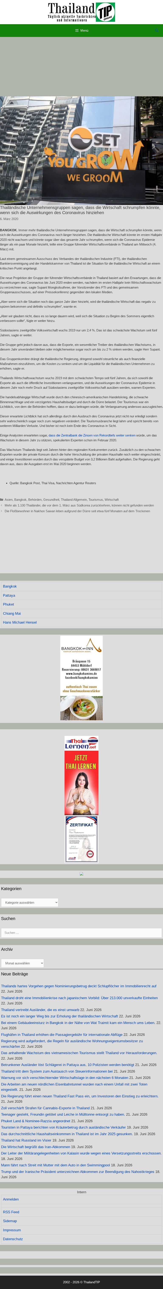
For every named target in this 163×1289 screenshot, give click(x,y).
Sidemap (10, 1221)
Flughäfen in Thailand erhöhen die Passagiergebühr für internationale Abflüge (61, 1035)
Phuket (8, 604)
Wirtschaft (112, 499)
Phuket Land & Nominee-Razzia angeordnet (35, 1121)
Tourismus (96, 499)
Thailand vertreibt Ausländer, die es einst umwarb (40, 1010)
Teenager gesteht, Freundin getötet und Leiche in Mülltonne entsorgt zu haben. (63, 1114)
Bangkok (20, 499)
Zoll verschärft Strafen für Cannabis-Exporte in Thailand (45, 1108)
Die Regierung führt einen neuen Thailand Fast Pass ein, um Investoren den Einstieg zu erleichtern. (80, 1096)
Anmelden (11, 1199)
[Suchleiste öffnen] (156, 30)
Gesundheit (51, 499)
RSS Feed (11, 1212)
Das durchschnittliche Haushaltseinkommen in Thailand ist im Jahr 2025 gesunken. (67, 1134)
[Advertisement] (81, 66)
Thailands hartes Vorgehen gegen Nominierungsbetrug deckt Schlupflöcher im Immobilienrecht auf (78, 986)
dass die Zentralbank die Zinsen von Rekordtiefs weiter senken (92, 435)
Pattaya (9, 595)
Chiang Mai (12, 614)
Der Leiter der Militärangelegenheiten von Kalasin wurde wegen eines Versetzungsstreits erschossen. (81, 1153)
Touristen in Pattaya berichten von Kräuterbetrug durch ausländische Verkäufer (63, 1127)
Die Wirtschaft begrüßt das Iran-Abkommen (35, 1147)
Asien (9, 499)
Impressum (12, 1230)
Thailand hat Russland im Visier (26, 1140)
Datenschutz (13, 1239)
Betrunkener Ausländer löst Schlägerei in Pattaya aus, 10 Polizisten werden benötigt (67, 1065)
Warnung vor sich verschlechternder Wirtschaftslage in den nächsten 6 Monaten (64, 1078)
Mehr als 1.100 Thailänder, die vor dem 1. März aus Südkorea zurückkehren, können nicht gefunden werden (79, 505)
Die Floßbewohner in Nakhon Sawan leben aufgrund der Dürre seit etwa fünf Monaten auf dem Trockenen (77, 511)
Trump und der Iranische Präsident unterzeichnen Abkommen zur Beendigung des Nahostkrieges (77, 1172)
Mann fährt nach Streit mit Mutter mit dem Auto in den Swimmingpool (55, 1165)
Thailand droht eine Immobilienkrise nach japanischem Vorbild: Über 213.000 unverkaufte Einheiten (79, 998)
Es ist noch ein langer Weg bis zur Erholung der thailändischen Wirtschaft (59, 1016)
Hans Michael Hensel (20, 622)
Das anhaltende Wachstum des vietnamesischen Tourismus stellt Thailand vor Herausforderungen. (79, 1053)
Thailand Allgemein (74, 499)
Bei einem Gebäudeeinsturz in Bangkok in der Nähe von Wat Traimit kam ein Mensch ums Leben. (78, 1023)
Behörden (35, 499)
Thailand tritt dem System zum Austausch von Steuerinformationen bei (57, 1071)
